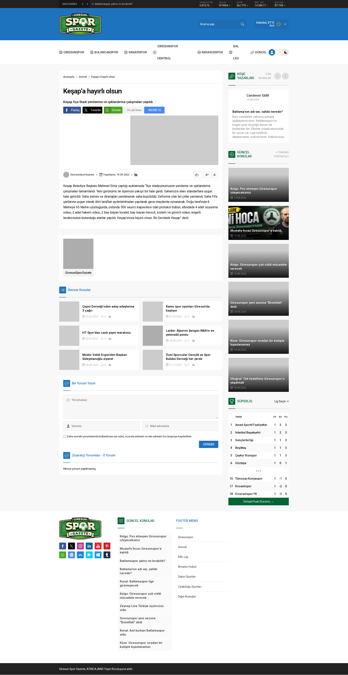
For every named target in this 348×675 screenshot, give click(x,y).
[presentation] (277, 76)
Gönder (116, 110)
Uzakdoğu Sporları (189, 586)
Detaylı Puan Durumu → (258, 501)
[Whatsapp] (62, 554)
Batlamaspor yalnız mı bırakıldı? (114, 3)
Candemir (257, 95)
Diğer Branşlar (187, 596)
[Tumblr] (107, 554)
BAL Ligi (183, 556)
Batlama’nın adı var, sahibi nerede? (257, 112)
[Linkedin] (89, 546)
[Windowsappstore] (98, 554)
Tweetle (95, 110)
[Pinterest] (107, 546)
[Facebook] (62, 546)
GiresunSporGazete (82, 174)
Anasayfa (68, 76)
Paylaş (75, 110)
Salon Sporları (187, 576)
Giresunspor (185, 537)
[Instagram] (80, 546)
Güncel (83, 76)
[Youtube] (98, 546)
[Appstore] (80, 554)
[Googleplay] (89, 554)
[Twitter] (71, 546)
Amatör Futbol (187, 566)
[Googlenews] (71, 554)
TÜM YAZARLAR (264, 75)
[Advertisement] (41, 62)
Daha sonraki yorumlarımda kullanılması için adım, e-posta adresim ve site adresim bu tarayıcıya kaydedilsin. (129, 436)
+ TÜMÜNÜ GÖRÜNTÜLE (281, 154)
